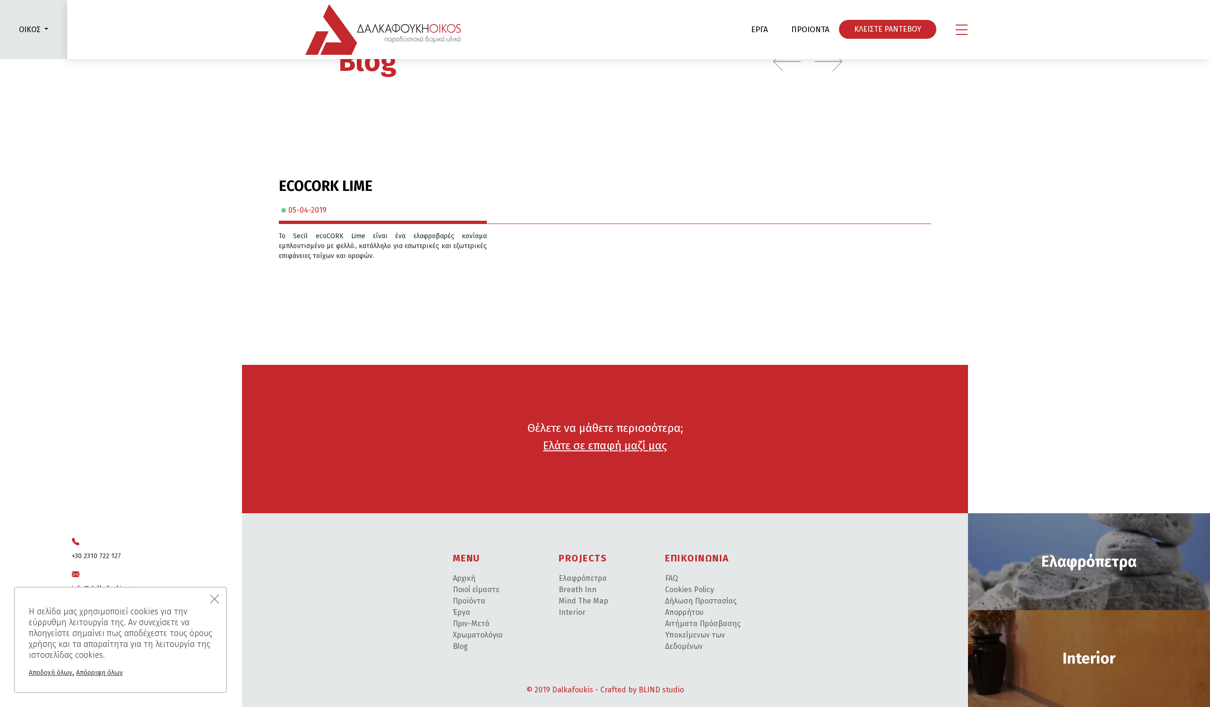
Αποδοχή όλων (50, 673)
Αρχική (464, 578)
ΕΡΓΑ (759, 29)
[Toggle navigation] (961, 30)
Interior (572, 612)
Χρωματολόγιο (477, 634)
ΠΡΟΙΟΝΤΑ (810, 29)
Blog (367, 61)
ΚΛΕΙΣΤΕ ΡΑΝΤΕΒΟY (887, 29)
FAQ (671, 578)
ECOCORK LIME (325, 186)
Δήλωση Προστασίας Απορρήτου (701, 606)
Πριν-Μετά (471, 623)
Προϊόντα (469, 600)
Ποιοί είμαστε (476, 589)
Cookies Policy (689, 589)
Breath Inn (577, 589)
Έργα (461, 612)
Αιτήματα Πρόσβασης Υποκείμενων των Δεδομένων (703, 635)
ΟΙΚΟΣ (30, 29)
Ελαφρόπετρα (583, 578)
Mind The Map (583, 600)
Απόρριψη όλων (99, 673)
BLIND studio (661, 689)
